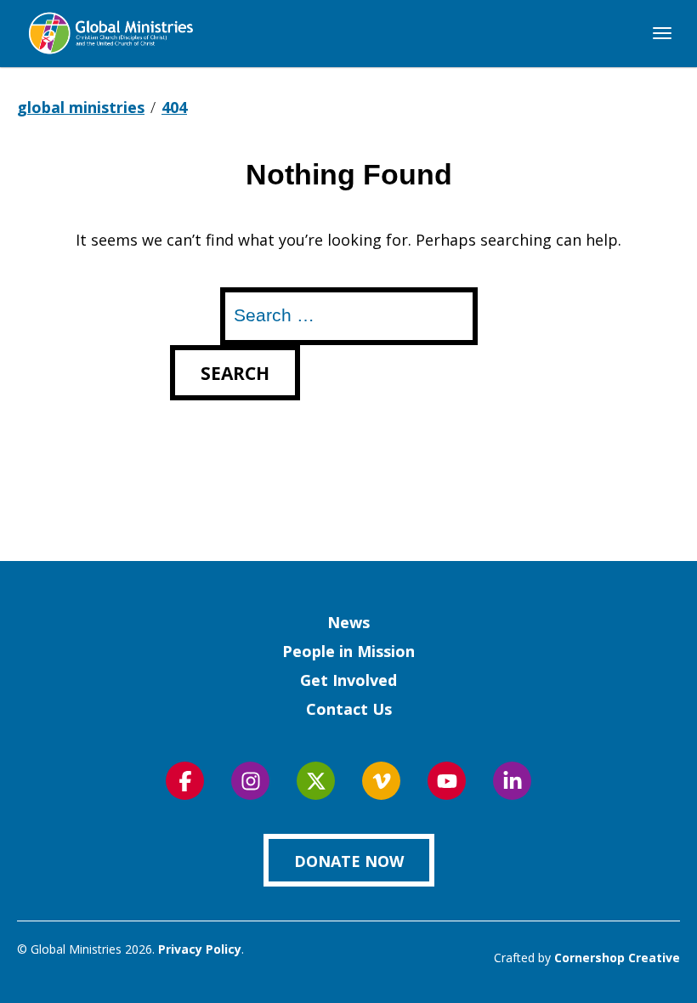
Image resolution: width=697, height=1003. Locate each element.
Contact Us (349, 709)
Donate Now (349, 861)
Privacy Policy (199, 949)
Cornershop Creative (617, 957)
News (348, 622)
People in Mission (348, 651)
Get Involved (348, 680)
